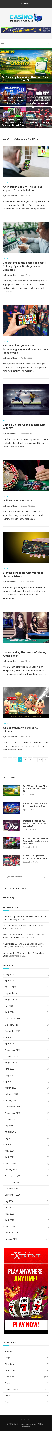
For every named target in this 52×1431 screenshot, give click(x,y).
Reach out (26, 3)
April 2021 (9, 1157)
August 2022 (11, 1062)
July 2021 (9, 1138)
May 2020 (9, 1213)
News (27, 1383)
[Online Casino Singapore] (26, 475)
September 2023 (13, 1031)
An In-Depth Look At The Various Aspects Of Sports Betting (22, 188)
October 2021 (11, 1119)
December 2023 (12, 1018)
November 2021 (12, 1113)
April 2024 (9, 1012)
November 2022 (12, 1050)
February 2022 (11, 1094)
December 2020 (12, 1176)
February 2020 (11, 1232)
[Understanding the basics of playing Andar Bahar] (26, 627)
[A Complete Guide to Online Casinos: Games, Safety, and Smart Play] (11, 843)
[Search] (49, 43)
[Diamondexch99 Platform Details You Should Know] (11, 808)
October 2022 (11, 1056)
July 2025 (9, 1006)
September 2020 (13, 1194)
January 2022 (11, 1100)
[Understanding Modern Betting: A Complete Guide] (11, 860)
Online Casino (27, 1389)
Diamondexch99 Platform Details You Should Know (13, 100)
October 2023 (11, 1024)
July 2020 (9, 1201)
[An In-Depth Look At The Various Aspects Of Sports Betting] (26, 161)
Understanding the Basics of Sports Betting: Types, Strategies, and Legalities (24, 266)
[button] (3, 88)
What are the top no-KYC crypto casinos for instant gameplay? (39, 100)
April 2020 (9, 1220)
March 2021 (10, 1163)
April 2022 (9, 1081)
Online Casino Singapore (17, 500)
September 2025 (13, 993)
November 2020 (12, 1182)
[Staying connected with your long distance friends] (26, 547)
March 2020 (10, 1226)
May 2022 (9, 1075)
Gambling (27, 1376)
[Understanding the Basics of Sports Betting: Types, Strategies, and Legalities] (26, 237)
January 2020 (11, 1239)
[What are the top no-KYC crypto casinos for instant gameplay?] (11, 825)
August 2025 (11, 999)
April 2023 (9, 1043)
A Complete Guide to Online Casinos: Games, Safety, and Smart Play (13, 122)
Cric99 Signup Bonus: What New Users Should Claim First (26, 79)
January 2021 (11, 1169)
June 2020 (9, 1207)
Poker (27, 1395)
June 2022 (9, 1068)
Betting (27, 1351)
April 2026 (9, 980)
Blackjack (27, 1364)
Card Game (27, 1370)
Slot (27, 1402)
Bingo (27, 1357)
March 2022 (10, 1087)
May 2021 (9, 1150)
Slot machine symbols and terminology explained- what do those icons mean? (26, 349)
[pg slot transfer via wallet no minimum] (26, 702)
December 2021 (12, 1106)
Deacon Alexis (11, 196)
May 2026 (9, 974)
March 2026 (10, 987)
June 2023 (9, 1037)
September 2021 (13, 1125)
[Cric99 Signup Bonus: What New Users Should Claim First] (26, 66)
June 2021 (9, 1144)
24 (40, 759)
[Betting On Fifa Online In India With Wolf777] (26, 399)
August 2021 (11, 1131)
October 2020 (11, 1188)
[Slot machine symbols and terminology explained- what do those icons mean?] (26, 320)
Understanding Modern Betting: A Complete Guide (39, 122)
